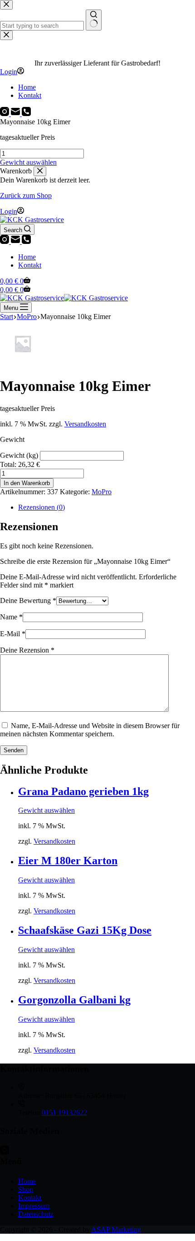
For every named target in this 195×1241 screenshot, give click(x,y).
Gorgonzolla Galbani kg (74, 1000)
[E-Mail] (16, 241)
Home (27, 257)
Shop (25, 1189)
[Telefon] (26, 241)
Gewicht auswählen (28, 162)
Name (11, 617)
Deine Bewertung (28, 600)
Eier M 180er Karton (67, 860)
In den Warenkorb (27, 483)
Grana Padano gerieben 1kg (83, 791)
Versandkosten (85, 424)
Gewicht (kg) (20, 455)
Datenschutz (36, 1214)
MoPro (102, 492)
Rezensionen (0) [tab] (41, 507)
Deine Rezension (27, 650)
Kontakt (29, 265)
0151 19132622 (64, 1112)
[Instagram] (5, 241)
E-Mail (12, 634)
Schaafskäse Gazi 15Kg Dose (84, 930)
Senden (14, 750)
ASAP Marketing (116, 1229)
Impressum (33, 1206)
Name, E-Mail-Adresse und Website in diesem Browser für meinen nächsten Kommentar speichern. (90, 730)
